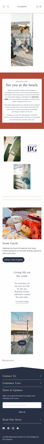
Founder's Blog (22, 302)
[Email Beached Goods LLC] (19, 428)
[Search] (8, 6)
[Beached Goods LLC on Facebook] (5, 428)
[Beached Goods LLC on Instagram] (14, 428)
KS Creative (7, 439)
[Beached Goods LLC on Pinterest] (9, 428)
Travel (22, 343)
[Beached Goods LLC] (22, 6)
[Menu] (4, 6)
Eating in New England (13, 260)
